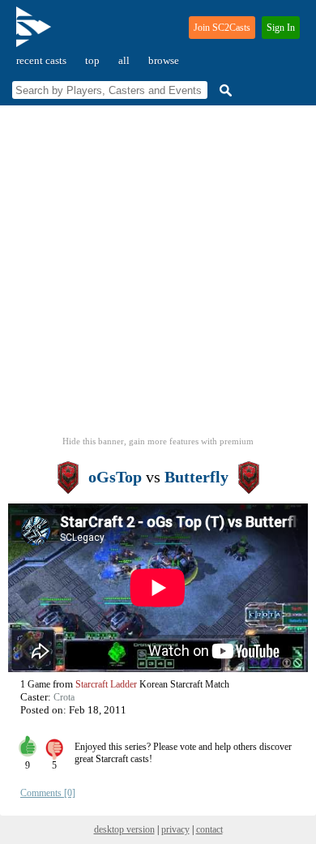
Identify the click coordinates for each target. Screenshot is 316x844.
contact (209, 829)
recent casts (41, 60)
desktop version (124, 829)
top (92, 60)
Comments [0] (47, 793)
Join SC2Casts (222, 27)
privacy (175, 829)
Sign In (281, 27)
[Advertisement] (158, 276)
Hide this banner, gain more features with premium (158, 441)
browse (163, 60)
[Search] (223, 90)
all (124, 60)
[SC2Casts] (35, 33)
